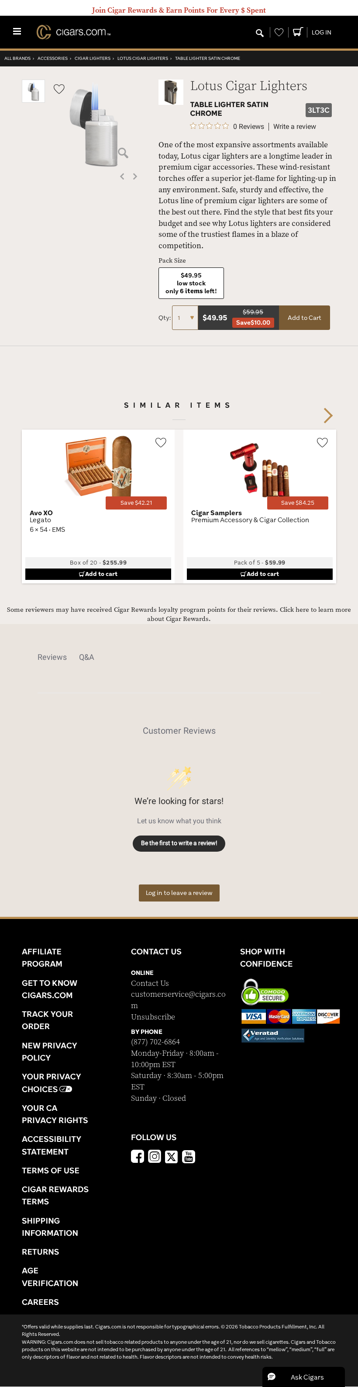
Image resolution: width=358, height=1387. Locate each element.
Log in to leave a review (179, 893)
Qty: (165, 318)
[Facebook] (137, 1157)
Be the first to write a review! (179, 842)
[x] (171, 1156)
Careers (40, 1302)
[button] (33, 101)
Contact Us (150, 983)
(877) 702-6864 (155, 1042)
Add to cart (101, 573)
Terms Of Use (50, 1170)
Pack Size (172, 261)
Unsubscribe (153, 1017)
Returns (40, 1251)
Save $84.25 (297, 502)
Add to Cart (304, 318)
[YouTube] (188, 1157)
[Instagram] (154, 1157)
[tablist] (179, 657)
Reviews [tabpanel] (52, 657)
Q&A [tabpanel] (86, 657)
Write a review (294, 127)
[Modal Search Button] (260, 33)
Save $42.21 (136, 502)
